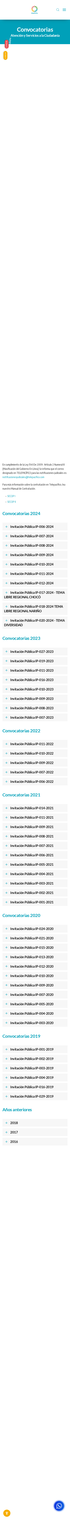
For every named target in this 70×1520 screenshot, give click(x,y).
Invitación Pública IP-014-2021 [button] (32, 808)
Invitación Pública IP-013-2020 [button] (32, 957)
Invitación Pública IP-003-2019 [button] (32, 1068)
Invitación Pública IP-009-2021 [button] (32, 827)
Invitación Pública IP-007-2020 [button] (32, 995)
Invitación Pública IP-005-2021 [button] (32, 864)
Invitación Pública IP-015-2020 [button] (32, 947)
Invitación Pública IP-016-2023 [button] (32, 680)
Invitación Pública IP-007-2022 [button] (32, 772)
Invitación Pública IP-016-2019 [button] (32, 1087)
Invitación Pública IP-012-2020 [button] (32, 966)
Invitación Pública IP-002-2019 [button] (32, 1059)
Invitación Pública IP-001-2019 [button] (32, 1049)
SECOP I (11, 496)
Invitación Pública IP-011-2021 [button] (32, 817)
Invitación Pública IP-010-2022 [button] (32, 753)
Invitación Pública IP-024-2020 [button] (32, 929)
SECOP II (11, 501)
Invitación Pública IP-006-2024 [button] (32, 527)
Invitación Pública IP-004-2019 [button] (32, 1077)
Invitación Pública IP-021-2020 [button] (32, 938)
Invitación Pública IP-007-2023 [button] (32, 717)
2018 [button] (14, 1123)
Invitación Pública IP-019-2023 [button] (32, 661)
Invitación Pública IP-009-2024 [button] (32, 555)
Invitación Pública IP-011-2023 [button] (32, 670)
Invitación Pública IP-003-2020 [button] (32, 1023)
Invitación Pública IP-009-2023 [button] (32, 699)
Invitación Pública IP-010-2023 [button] (32, 689)
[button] (57, 9)
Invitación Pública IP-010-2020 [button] (32, 976)
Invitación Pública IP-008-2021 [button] (32, 836)
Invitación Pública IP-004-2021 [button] (32, 874)
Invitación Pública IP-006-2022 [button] (32, 781)
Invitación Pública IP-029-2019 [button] (32, 1096)
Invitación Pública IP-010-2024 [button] (32, 564)
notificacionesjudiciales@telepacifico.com (23, 477)
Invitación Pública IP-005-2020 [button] (32, 1004)
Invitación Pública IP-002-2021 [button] (32, 893)
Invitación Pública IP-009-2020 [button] (32, 985)
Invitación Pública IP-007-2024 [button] (32, 536)
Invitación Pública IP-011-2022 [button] (32, 744)
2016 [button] (14, 1142)
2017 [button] (14, 1132)
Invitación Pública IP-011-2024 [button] (32, 574)
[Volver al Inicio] (35, 9)
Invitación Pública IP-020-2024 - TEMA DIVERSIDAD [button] (34, 622)
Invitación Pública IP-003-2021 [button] (32, 883)
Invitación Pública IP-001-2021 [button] (32, 902)
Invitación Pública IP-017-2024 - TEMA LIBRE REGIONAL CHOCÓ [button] (34, 595)
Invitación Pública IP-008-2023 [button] (32, 708)
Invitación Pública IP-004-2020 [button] (32, 1013)
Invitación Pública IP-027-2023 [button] (32, 651)
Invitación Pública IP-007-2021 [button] (32, 846)
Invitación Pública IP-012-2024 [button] (32, 583)
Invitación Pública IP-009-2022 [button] (32, 763)
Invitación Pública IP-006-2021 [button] (32, 855)
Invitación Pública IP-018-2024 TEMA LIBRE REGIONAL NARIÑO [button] (33, 608)
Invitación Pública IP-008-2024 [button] (32, 545)
